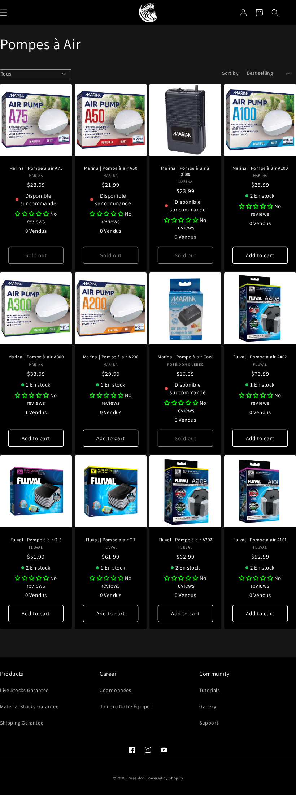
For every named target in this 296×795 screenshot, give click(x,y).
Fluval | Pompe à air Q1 (111, 540)
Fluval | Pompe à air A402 (260, 357)
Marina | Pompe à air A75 (35, 168)
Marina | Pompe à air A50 (110, 168)
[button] (275, 13)
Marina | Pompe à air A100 (260, 168)
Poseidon (136, 778)
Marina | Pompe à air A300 (36, 357)
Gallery (207, 706)
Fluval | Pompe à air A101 (260, 540)
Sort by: (230, 73)
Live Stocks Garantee (24, 690)
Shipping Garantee (21, 722)
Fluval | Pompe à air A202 (185, 540)
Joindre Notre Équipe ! (126, 706)
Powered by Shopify (164, 778)
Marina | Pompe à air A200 (111, 357)
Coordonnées (115, 690)
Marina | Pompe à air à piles (185, 171)
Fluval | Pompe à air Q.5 (35, 540)
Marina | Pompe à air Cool (185, 357)
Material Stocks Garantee (29, 706)
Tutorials (209, 690)
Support (208, 722)
